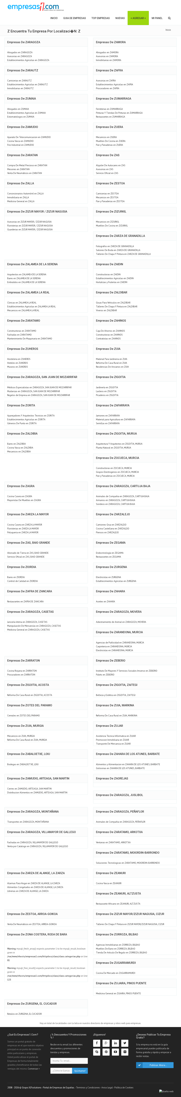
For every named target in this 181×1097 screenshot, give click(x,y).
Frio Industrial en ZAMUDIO (20, 144)
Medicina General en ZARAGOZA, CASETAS (28, 629)
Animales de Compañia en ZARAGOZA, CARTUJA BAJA (122, 496)
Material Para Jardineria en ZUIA (111, 359)
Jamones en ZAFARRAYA (108, 415)
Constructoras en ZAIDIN (108, 274)
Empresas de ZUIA (108, 349)
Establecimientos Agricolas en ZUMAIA (26, 112)
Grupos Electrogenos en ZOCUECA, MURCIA (117, 472)
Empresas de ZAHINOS (111, 320)
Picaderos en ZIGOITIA (107, 395)
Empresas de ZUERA (109, 127)
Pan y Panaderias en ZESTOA (110, 201)
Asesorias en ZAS (104, 169)
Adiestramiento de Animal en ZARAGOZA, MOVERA (121, 621)
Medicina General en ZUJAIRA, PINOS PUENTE (118, 993)
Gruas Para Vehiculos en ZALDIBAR (113, 302)
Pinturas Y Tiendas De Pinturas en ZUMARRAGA (119, 112)
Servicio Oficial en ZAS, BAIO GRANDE (26, 556)
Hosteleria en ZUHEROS (18, 359)
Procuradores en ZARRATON (21, 674)
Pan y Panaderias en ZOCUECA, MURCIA (115, 475)
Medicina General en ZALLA (20, 201)
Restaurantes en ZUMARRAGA (110, 116)
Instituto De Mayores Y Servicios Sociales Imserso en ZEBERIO (126, 670)
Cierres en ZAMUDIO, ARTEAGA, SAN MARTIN (29, 788)
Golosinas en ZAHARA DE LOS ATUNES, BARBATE (120, 768)
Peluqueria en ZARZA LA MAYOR (22, 532)
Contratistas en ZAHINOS (108, 338)
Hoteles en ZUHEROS (17, 362)
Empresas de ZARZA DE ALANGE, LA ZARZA (36, 873)
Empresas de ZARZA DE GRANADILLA (120, 236)
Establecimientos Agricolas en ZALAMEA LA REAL (31, 306)
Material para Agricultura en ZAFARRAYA (115, 419)
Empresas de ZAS (107, 155)
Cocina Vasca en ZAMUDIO (20, 141)
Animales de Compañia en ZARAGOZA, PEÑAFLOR (120, 821)
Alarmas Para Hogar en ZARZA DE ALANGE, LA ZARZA (33, 883)
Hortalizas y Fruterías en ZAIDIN (111, 282)
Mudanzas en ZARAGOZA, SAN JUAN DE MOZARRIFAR (33, 391)
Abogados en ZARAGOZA (20, 52)
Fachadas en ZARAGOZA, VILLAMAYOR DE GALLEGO (32, 842)
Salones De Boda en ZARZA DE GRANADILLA (118, 250)
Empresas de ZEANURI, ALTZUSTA (118, 893)
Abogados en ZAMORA (107, 52)
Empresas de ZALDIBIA (22, 433)
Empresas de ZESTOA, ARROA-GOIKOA (32, 914)
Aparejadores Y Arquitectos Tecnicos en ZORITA (31, 415)
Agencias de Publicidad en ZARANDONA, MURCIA (120, 642)
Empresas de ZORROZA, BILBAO (117, 934)
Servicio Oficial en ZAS (107, 173)
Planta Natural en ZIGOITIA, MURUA (113, 447)
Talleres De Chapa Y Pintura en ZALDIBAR (116, 306)
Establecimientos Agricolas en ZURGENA (116, 581)
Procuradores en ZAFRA (107, 88)
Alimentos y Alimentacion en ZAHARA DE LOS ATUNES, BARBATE (128, 764)
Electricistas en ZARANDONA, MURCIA (114, 650)
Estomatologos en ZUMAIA (20, 116)
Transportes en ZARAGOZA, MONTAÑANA (28, 821)
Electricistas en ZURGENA (108, 577)
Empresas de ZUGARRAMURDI (116, 962)
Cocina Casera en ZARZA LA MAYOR (24, 524)
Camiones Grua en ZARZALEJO (111, 524)
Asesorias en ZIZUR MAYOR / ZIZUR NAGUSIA (29, 221)
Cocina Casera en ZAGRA (19, 496)
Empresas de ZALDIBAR (111, 292)
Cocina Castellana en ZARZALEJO (112, 528)
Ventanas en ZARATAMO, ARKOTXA (113, 842)
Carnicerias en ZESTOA (107, 193)
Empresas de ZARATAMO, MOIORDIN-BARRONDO (127, 852)
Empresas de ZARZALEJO (113, 514)
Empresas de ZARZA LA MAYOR (28, 514)
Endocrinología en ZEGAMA (110, 552)
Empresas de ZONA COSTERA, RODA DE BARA (37, 934)
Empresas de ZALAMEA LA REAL (28, 292)
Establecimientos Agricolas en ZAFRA (114, 84)
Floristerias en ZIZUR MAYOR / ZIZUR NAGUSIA (30, 225)
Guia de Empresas (74, 18)
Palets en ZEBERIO (105, 674)
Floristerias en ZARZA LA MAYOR (23, 528)
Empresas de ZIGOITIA (110, 377)
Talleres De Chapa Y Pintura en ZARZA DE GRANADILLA (123, 254)
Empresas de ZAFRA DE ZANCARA (29, 591)
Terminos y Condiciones (88, 1087)
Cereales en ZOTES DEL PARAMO (23, 715)
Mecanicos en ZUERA (106, 137)
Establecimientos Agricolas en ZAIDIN (115, 278)
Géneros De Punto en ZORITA (22, 423)
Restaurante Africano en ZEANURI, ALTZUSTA (118, 903)
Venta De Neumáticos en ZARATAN (24, 173)
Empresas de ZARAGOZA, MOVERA (119, 611)
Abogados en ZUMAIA (18, 108)
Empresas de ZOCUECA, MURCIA (117, 458)
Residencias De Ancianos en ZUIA (112, 366)
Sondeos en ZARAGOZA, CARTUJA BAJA (115, 504)
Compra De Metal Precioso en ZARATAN (27, 165)
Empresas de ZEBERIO (110, 660)
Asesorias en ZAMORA (107, 56)
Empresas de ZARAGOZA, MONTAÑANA (33, 811)
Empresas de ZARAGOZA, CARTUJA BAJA (123, 486)
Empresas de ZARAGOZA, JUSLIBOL (119, 795)
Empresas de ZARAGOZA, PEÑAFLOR (120, 811)
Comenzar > (34, 1068)
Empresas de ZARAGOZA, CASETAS (30, 611)
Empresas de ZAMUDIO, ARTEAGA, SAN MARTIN (38, 778)
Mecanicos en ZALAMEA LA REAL (23, 310)
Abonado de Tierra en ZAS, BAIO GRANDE (28, 552)
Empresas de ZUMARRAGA (113, 98)
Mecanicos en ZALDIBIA (19, 451)
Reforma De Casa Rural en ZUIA (111, 362)
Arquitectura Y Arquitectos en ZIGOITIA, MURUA (119, 443)
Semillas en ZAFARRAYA (108, 423)
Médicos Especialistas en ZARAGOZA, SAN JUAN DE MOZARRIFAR (39, 387)
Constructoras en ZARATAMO (21, 330)
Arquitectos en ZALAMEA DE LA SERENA (26, 274)
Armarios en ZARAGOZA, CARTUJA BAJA (115, 500)
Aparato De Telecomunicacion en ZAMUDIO (29, 137)
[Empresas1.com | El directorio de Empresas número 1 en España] (36, 6)
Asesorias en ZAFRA (106, 80)
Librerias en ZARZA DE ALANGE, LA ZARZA (28, 891)
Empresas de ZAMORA (111, 42)
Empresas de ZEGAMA (110, 542)
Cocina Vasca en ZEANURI (108, 883)
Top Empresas (101, 18)
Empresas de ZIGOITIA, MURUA (116, 433)
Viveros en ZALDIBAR (106, 310)
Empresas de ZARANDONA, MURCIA (119, 632)
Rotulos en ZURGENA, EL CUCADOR (24, 1013)
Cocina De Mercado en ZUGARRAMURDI (115, 973)
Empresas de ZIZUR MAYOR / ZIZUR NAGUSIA (37, 211)
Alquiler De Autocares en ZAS (110, 165)
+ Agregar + (138, 18)
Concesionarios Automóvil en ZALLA (25, 193)
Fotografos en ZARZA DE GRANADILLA (115, 246)
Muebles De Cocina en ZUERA (110, 141)
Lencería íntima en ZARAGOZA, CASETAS (27, 621)
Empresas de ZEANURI (111, 873)
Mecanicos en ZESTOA (107, 197)
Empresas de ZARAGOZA (23, 42)
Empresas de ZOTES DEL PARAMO (29, 705)
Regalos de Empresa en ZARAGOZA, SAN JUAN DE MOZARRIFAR (38, 395)
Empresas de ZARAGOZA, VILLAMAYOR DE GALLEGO (41, 832)
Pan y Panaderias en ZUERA (109, 144)
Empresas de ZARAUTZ (22, 70)
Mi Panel (157, 18)
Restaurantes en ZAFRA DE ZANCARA (25, 601)
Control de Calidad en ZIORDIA (22, 581)
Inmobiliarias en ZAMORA (108, 60)
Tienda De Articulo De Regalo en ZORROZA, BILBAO (121, 952)
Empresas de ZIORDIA (21, 567)
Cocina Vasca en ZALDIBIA (20, 447)
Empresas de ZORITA (21, 405)
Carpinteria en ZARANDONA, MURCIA (114, 646)
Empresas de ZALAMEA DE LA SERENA (32, 264)
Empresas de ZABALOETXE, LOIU (28, 754)
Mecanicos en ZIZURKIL (107, 221)
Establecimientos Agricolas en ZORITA (26, 419)
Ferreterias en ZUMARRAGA (109, 108)
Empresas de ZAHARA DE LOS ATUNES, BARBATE (128, 754)
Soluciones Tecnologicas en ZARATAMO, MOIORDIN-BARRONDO (128, 862)
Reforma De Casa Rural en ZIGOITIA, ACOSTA (29, 695)
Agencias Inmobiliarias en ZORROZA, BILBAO (118, 944)
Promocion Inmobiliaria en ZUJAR (112, 739)
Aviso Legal (107, 1087)
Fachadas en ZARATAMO (19, 334)
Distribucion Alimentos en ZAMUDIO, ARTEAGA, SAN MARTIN (37, 792)
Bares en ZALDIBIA (16, 443)
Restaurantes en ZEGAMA (108, 556)
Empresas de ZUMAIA (21, 98)
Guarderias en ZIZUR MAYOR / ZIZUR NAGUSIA (30, 229)
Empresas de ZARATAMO (23, 320)
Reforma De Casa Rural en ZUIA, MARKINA (116, 715)
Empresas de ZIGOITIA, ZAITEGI (116, 685)
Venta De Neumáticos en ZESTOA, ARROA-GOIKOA (32, 924)
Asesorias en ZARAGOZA (19, 56)
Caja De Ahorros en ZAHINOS (110, 330)
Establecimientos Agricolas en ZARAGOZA (28, 60)
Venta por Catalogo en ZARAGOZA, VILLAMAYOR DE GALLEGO (37, 846)
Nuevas (120, 18)
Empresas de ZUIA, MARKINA (115, 705)
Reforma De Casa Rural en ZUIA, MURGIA (27, 739)
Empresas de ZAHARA (110, 591)
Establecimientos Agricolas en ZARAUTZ (27, 84)
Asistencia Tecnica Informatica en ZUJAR (116, 736)
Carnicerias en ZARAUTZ (19, 80)
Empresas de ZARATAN (22, 155)
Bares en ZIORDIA (16, 577)
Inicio (54, 18)
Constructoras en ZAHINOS (109, 334)
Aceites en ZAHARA (105, 601)
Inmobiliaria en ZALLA (18, 197)
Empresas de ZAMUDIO (22, 127)
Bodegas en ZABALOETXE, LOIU (23, 764)
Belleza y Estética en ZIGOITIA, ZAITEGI (115, 695)
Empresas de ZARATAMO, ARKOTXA (119, 832)
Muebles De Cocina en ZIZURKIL (112, 225)
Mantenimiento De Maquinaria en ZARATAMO (29, 338)
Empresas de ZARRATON (23, 660)
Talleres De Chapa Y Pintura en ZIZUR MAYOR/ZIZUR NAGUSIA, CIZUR (130, 924)
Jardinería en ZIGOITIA (107, 387)
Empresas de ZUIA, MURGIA (25, 725)
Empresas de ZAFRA (109, 70)
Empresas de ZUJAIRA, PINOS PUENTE (121, 983)
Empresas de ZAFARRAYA (112, 405)
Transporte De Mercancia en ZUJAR (113, 743)
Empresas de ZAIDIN (109, 264)
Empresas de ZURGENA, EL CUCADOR (32, 1003)
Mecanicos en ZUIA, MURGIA (21, 736)
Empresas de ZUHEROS (22, 349)
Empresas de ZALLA (20, 183)
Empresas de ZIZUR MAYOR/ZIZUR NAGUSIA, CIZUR (130, 914)
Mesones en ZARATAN (18, 169)
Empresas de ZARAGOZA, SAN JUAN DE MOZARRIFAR (42, 377)
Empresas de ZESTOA (110, 183)
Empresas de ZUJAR (109, 725)
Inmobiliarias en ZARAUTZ (20, 88)
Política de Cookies (123, 1087)
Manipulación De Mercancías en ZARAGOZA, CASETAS (34, 625)
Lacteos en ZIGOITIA (106, 391)
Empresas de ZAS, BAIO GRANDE (28, 542)
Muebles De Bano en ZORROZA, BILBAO (115, 948)
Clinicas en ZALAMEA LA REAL (21, 302)
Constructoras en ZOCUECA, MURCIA (114, 468)
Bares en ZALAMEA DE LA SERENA (24, 278)
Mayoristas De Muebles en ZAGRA (24, 500)
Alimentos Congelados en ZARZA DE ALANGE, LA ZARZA (35, 887)
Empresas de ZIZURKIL (111, 211)
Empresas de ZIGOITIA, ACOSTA (28, 685)
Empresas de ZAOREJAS (112, 778)
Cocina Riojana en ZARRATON (22, 670)
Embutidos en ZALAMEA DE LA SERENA (26, 282)
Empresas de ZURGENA (111, 567)
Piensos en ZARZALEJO (107, 532)
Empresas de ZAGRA (20, 486)
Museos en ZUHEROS (17, 366)
